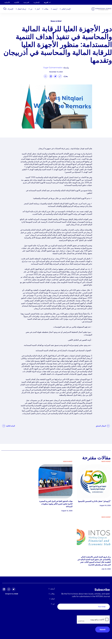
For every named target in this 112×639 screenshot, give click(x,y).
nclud (16, 594)
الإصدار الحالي (66, 9)
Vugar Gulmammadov (52, 68)
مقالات (46, 9)
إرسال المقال (22, 9)
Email (107, 601)
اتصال (53, 599)
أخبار (38, 9)
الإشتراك (10, 9)
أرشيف (55, 9)
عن (31, 9)
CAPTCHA (104, 613)
